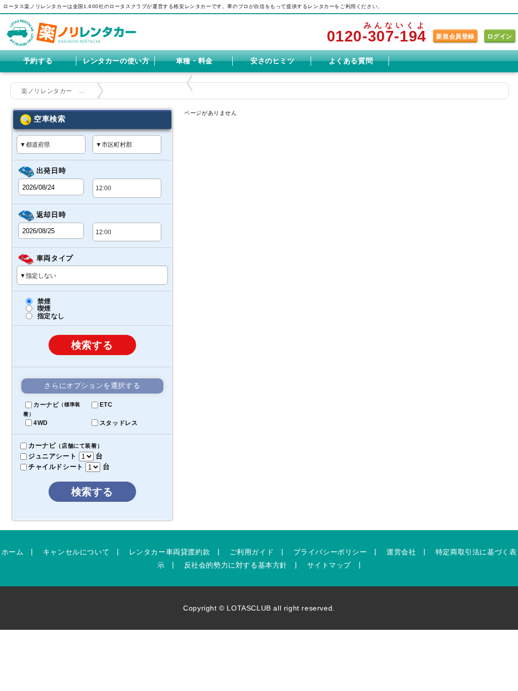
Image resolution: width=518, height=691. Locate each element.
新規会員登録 (455, 36)
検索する (92, 345)
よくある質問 (351, 61)
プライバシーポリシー (330, 551)
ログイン (499, 36)
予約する (38, 61)
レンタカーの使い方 (116, 61)
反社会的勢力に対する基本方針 (235, 564)
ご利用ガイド (252, 551)
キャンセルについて (76, 551)
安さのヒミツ (272, 61)
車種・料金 (194, 61)
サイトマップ (329, 564)
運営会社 (401, 551)
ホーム (13, 551)
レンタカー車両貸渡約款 (169, 551)
